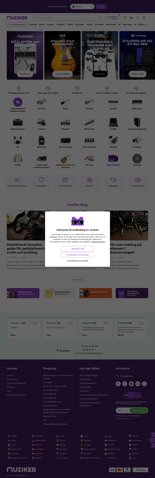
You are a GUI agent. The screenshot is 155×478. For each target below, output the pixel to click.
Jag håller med (77, 248)
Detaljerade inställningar (77, 254)
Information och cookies (77, 260)
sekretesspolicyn (98, 241)
